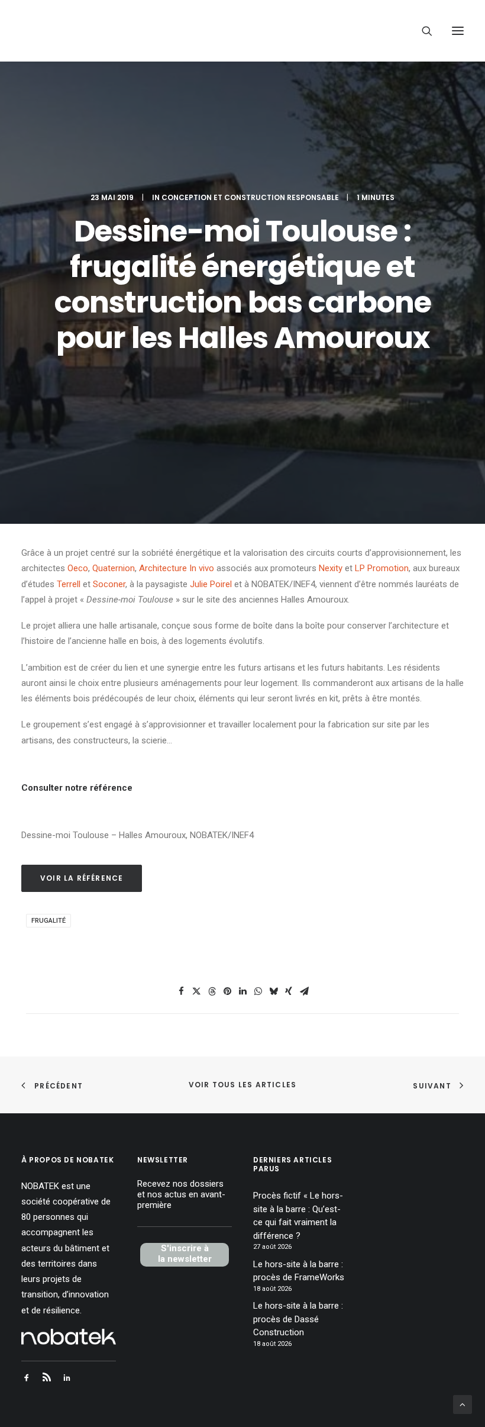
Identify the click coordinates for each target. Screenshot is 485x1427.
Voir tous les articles (242, 1085)
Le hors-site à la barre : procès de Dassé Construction (298, 1319)
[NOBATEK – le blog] (107, 31)
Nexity (330, 568)
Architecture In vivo (176, 568)
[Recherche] (421, 30)
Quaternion (113, 568)
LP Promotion (382, 568)
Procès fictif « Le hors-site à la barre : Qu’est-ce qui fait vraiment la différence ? (298, 1215)
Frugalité (48, 921)
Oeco (77, 568)
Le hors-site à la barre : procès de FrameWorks (298, 1271)
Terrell (68, 584)
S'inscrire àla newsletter (185, 1253)
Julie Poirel (211, 584)
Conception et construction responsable (250, 197)
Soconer (109, 584)
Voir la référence (81, 878)
